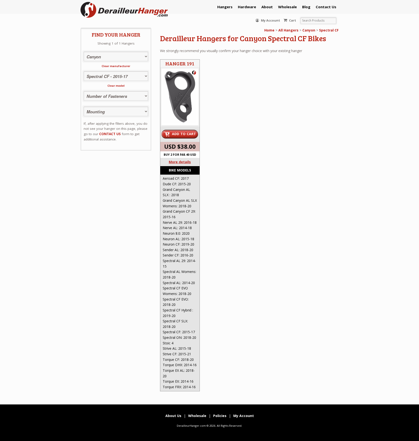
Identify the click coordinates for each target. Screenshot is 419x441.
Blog (306, 6)
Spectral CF (328, 30)
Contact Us (326, 6)
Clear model (116, 85)
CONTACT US (110, 134)
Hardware (247, 6)
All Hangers (288, 30)
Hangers (225, 6)
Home (269, 30)
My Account (270, 20)
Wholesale (287, 6)
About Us (173, 415)
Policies (219, 415)
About (267, 6)
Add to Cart (184, 134)
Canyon (308, 30)
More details (180, 162)
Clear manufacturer (116, 66)
